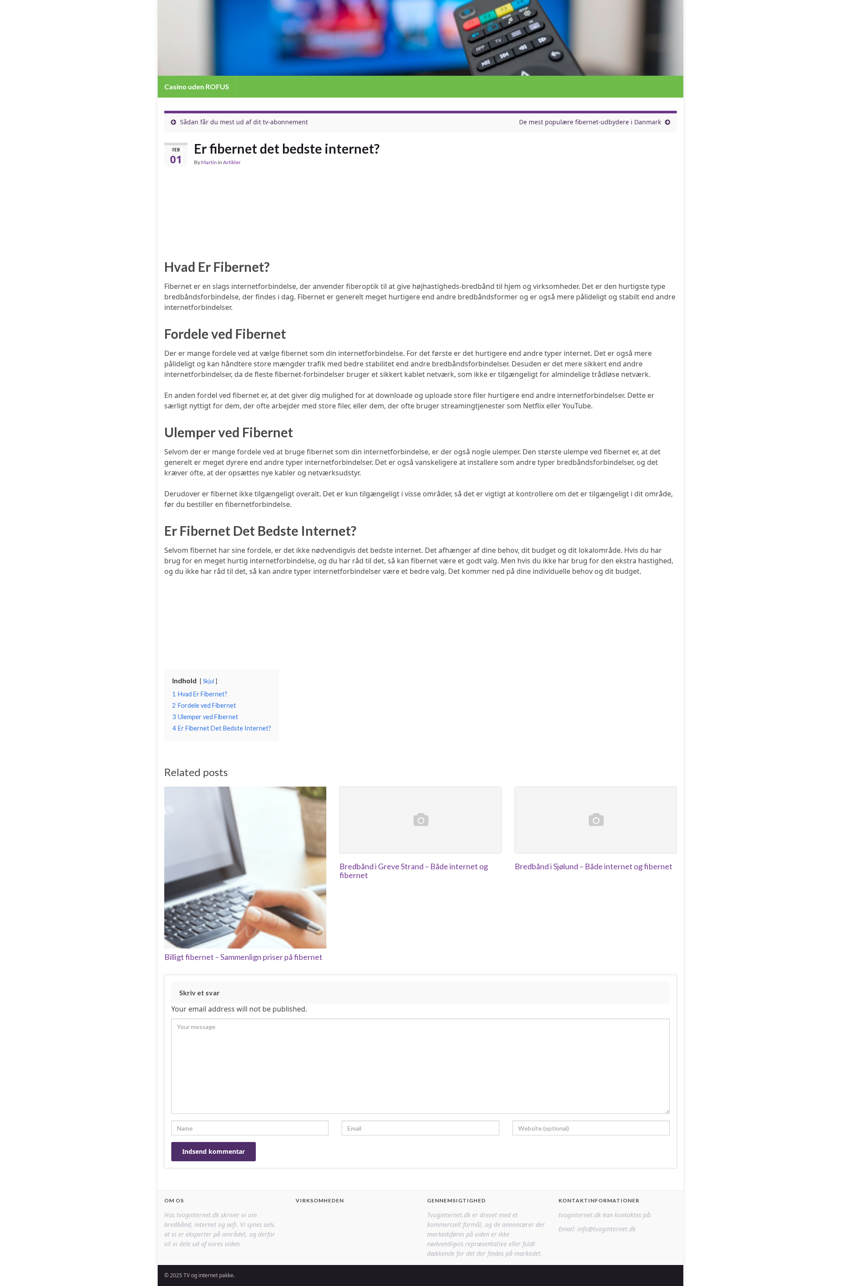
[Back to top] (821, 1266)
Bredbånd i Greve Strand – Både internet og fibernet (413, 870)
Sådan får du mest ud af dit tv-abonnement (244, 122)
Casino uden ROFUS (196, 86)
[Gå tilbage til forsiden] (420, 38)
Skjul (208, 681)
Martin (209, 162)
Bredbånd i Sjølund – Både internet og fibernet (593, 866)
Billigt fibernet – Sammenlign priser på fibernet (243, 957)
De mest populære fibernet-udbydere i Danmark (590, 122)
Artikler (232, 162)
